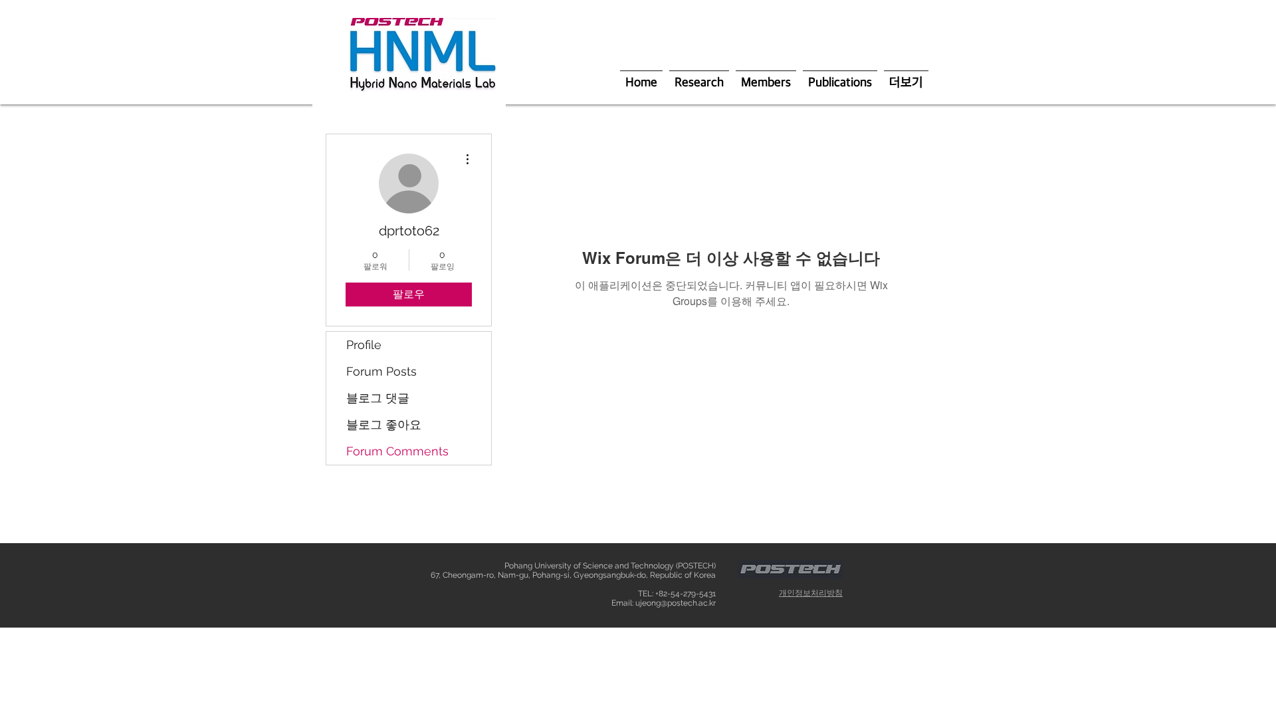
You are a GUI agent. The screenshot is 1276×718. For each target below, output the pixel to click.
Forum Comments (397, 451)
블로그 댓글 (377, 398)
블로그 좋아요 (383, 424)
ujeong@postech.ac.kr (675, 603)
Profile (363, 345)
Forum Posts (381, 371)
